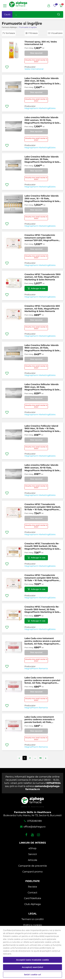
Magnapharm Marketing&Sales (39, 108)
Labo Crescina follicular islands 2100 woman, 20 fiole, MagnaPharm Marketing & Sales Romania (42, 159)
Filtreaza (32, 33)
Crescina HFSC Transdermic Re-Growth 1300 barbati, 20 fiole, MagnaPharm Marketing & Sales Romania (42, 546)
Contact (32, 892)
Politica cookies (32, 925)
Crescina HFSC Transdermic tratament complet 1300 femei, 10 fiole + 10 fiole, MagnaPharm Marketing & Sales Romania (41, 578)
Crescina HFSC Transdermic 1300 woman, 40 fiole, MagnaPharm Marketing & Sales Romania (42, 277)
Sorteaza (10, 33)
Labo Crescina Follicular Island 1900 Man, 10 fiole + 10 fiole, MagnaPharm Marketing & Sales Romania (42, 429)
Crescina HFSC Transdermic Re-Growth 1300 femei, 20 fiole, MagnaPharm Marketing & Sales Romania (42, 609)
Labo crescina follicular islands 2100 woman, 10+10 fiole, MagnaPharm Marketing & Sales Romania (42, 120)
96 (40, 758)
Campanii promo (32, 871)
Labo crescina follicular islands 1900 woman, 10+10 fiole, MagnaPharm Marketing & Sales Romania (42, 468)
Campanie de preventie (32, 865)
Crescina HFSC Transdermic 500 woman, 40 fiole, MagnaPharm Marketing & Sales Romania (42, 308)
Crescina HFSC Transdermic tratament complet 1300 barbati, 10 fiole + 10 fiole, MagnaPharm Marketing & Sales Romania (42, 507)
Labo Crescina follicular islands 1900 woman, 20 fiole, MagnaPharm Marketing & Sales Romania (42, 348)
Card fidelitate (32, 898)
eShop (32, 848)
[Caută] (58, 14)
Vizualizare (56, 33)
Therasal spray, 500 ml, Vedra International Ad (40, 43)
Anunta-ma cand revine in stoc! (36, 61)
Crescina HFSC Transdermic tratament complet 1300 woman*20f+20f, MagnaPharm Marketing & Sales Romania (41, 238)
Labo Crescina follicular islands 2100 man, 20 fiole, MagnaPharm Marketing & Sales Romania (42, 81)
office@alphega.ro (34, 826)
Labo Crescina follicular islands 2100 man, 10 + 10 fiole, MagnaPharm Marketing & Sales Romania (42, 199)
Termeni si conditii (32, 919)
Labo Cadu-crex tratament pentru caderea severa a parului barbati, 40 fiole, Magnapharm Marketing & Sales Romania (42, 641)
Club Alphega (32, 904)
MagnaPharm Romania (36, 669)
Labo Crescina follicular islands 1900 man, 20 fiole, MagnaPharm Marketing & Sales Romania (42, 387)
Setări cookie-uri (32, 974)
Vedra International (34, 69)
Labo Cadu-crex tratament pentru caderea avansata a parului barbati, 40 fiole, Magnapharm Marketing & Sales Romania (42, 720)
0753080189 (34, 820)
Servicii (32, 854)
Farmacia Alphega (9, 27)
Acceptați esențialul (32, 967)
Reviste (32, 886)
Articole (32, 860)
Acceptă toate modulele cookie (32, 960)
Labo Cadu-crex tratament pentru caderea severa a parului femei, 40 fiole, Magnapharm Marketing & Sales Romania (42, 680)
